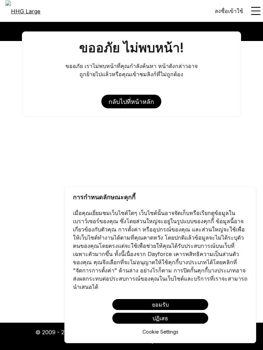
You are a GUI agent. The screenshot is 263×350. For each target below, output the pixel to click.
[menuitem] (22, 11)
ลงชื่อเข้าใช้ (229, 11)
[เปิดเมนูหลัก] (256, 11)
